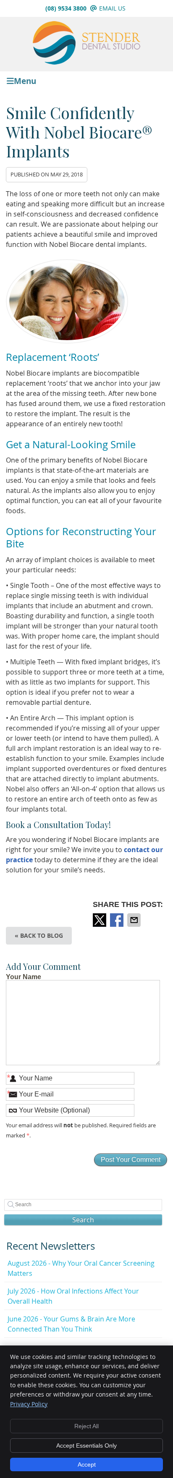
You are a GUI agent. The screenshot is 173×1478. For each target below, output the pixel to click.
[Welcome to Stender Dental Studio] (86, 62)
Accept (87, 1464)
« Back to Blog (39, 935)
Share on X (100, 920)
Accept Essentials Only (86, 1445)
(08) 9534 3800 (65, 8)
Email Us (112, 8)
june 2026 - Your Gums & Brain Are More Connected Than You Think (71, 1324)
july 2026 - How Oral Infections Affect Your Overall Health (73, 1296)
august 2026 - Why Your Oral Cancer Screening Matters (81, 1268)
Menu (25, 80)
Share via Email (134, 920)
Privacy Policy (28, 1404)
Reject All (86, 1426)
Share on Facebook (117, 920)
